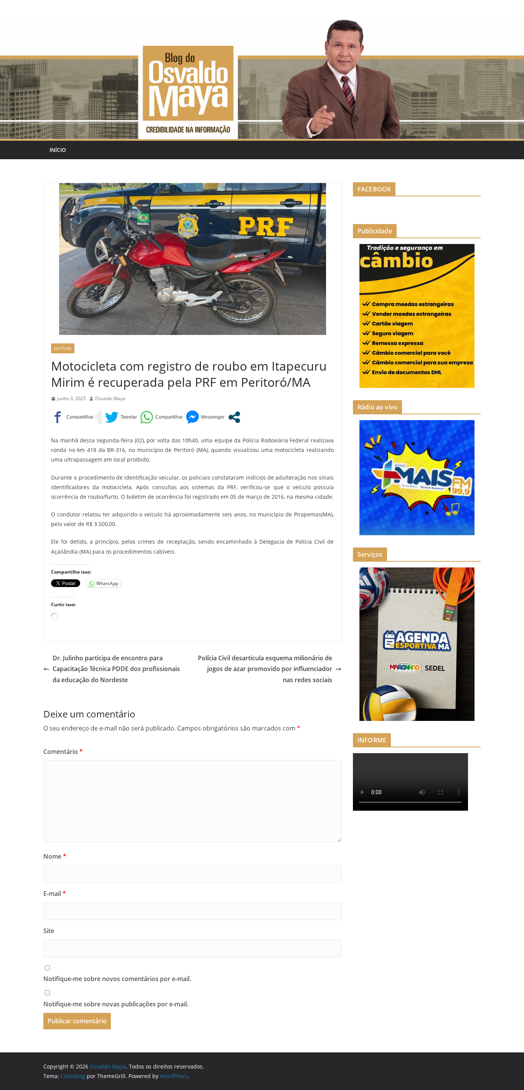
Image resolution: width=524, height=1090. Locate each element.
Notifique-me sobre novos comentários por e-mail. (117, 979)
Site (48, 931)
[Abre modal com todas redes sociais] (234, 417)
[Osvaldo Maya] (262, 24)
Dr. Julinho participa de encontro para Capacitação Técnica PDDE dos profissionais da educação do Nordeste (116, 669)
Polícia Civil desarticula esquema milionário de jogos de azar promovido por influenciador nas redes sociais (265, 669)
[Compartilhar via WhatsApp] (161, 417)
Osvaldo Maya (110, 398)
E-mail (54, 893)
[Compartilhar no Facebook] (72, 417)
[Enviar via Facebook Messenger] (205, 417)
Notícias (62, 348)
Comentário (63, 751)
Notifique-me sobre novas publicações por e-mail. (115, 1004)
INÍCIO (57, 149)
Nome (54, 856)
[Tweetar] (121, 417)
